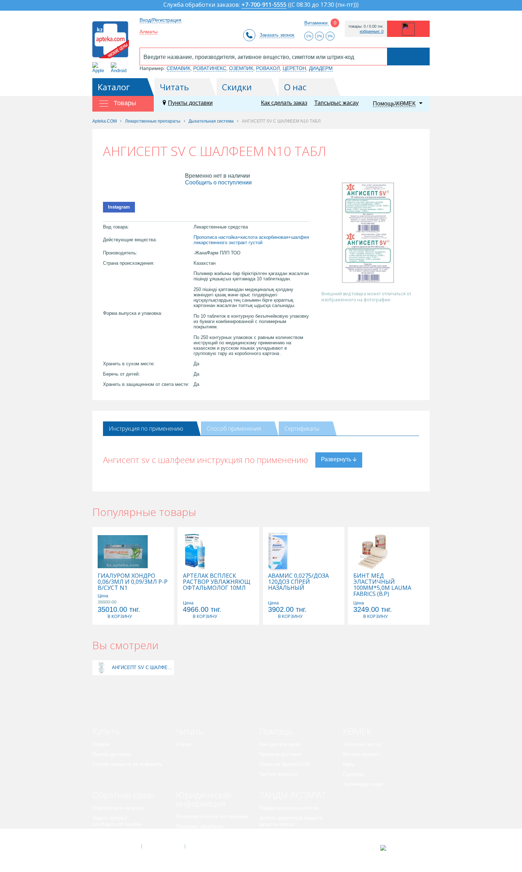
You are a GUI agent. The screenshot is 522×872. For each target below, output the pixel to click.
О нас (295, 87)
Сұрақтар (353, 774)
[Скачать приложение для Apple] (99, 67)
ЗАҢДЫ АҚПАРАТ (292, 795)
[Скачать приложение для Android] (120, 67)
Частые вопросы (278, 774)
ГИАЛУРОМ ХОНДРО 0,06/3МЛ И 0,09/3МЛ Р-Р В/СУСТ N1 (133, 582)
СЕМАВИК (178, 68)
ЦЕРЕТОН (294, 68)
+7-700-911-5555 (264, 5)
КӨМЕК (357, 731)
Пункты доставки (190, 103)
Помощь (276, 731)
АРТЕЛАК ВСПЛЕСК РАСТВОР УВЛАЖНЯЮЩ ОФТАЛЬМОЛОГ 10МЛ (216, 582)
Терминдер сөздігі (364, 784)
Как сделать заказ (284, 103)
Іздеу (348, 764)
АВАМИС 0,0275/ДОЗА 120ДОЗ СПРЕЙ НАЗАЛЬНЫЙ (298, 582)
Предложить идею (113, 834)
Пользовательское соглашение (212, 816)
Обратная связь (123, 795)
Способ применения (234, 428)
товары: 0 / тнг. (366, 26)
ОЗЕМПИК (241, 68)
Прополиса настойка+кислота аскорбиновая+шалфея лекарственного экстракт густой (251, 240)
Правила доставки (280, 754)
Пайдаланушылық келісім (289, 808)
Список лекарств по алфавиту (127, 764)
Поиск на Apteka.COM (284, 764)
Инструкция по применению (146, 428)
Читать (174, 87)
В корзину (120, 616)
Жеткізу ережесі (361, 754)
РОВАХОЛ (268, 68)
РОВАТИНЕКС (209, 68)
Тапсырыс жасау (336, 103)
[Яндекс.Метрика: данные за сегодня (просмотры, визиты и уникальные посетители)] (400, 848)
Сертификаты (301, 428)
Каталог (114, 87)
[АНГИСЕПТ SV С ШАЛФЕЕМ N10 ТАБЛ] (101, 667)
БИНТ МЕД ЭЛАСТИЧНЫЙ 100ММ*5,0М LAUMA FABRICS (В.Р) (382, 585)
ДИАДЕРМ (321, 68)
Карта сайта (206, 846)
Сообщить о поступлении (218, 182)
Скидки (237, 87)
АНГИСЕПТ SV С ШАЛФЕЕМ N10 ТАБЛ (142, 667)
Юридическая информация (203, 799)
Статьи (184, 744)
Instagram (119, 207)
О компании (163, 846)
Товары (101, 744)
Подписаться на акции (118, 808)
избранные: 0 (372, 31)
